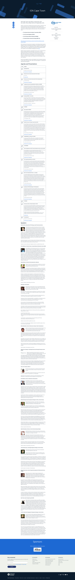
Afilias (25, 42)
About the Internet (60, 559)
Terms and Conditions (18, 564)
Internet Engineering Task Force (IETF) (50, 559)
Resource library (60, 562)
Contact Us (37, 578)
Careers (40, 578)
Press (59, 563)
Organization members (35, 563)
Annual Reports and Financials (31, 578)
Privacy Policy (24, 564)
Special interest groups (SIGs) (36, 562)
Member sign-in (34, 559)
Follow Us (43, 578)
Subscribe (11, 566)
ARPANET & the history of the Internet (63, 560)
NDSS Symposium (47, 565)
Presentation (30, 71)
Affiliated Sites (48, 578)
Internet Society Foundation (49, 561)
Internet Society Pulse (48, 562)
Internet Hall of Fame (48, 563)
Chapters (33, 561)
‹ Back (13, 21)
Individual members (35, 560)
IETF (39, 48)
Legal (25, 578)
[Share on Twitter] (13, 25)
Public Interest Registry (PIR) (49, 560)
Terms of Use (21, 578)
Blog (59, 565)
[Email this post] (13, 27)
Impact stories (60, 561)
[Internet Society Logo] (11, 574)
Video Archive (26, 71)
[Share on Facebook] (13, 23)
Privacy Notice (17, 578)
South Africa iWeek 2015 (28, 23)
